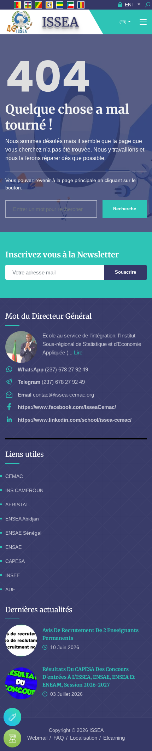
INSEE (12, 575)
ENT (129, 4)
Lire (78, 352)
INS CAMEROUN (24, 490)
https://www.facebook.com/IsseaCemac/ (67, 407)
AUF (10, 589)
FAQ (58, 738)
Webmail (37, 738)
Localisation (83, 738)
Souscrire (125, 272)
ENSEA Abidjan (22, 519)
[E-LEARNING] (12, 738)
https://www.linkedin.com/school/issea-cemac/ (74, 420)
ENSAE (13, 547)
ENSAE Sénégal (23, 533)
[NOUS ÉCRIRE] (12, 717)
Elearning (114, 738)
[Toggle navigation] (143, 22)
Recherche (124, 208)
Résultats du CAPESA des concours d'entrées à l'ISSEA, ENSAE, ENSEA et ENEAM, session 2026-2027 (88, 677)
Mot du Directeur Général (48, 316)
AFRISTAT (17, 504)
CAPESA (15, 561)
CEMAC (14, 476)
